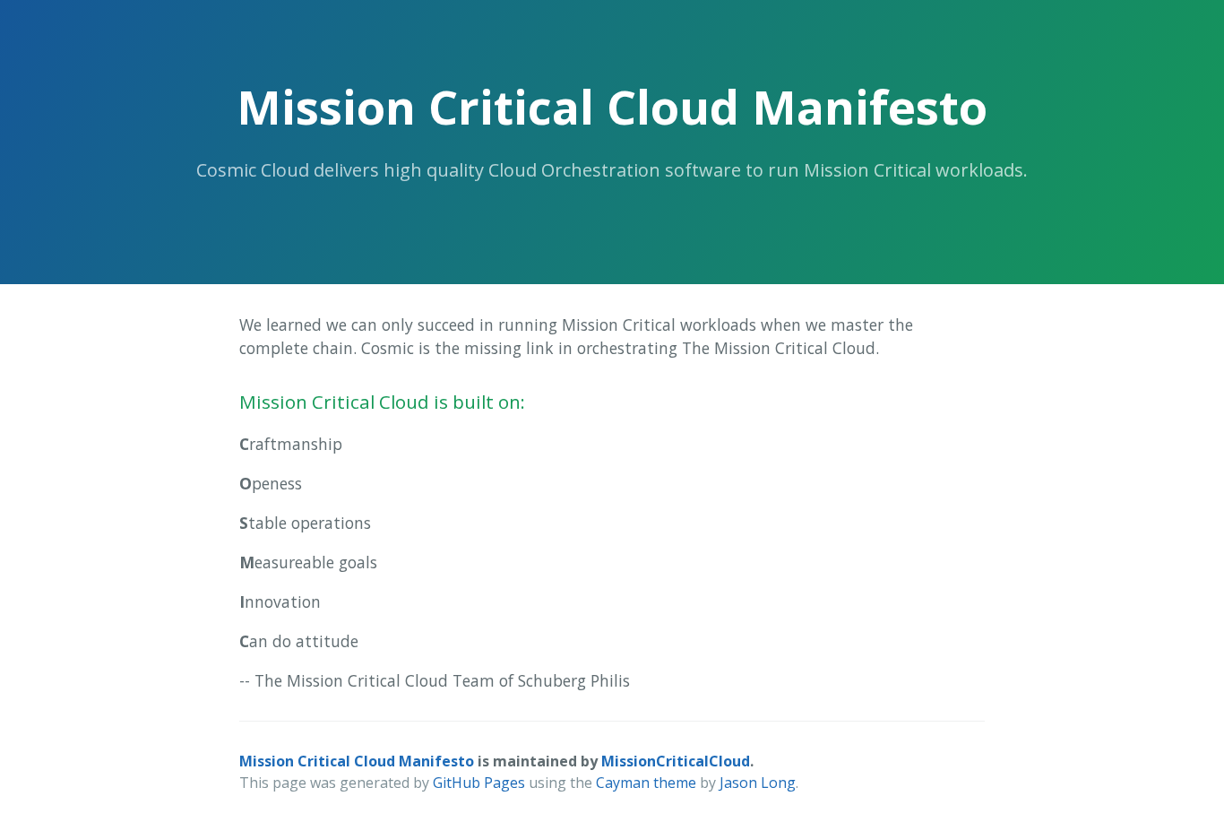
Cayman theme (646, 782)
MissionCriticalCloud (675, 761)
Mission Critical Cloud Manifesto (356, 761)
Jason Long (758, 782)
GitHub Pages (479, 782)
